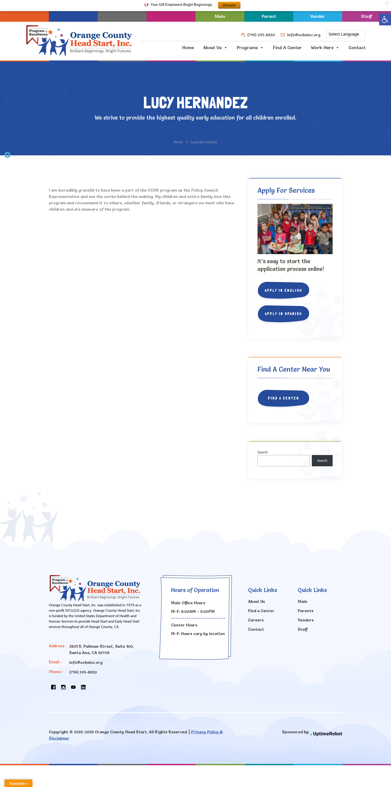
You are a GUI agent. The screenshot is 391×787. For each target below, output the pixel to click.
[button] (385, 19)
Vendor (317, 16)
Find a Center (287, 47)
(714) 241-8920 (261, 34)
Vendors (306, 620)
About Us (212, 47)
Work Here (322, 47)
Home (188, 47)
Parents (305, 610)
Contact (357, 47)
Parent (269, 16)
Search (262, 452)
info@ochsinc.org (303, 34)
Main (220, 16)
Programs (247, 47)
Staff (366, 16)
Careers (256, 620)
